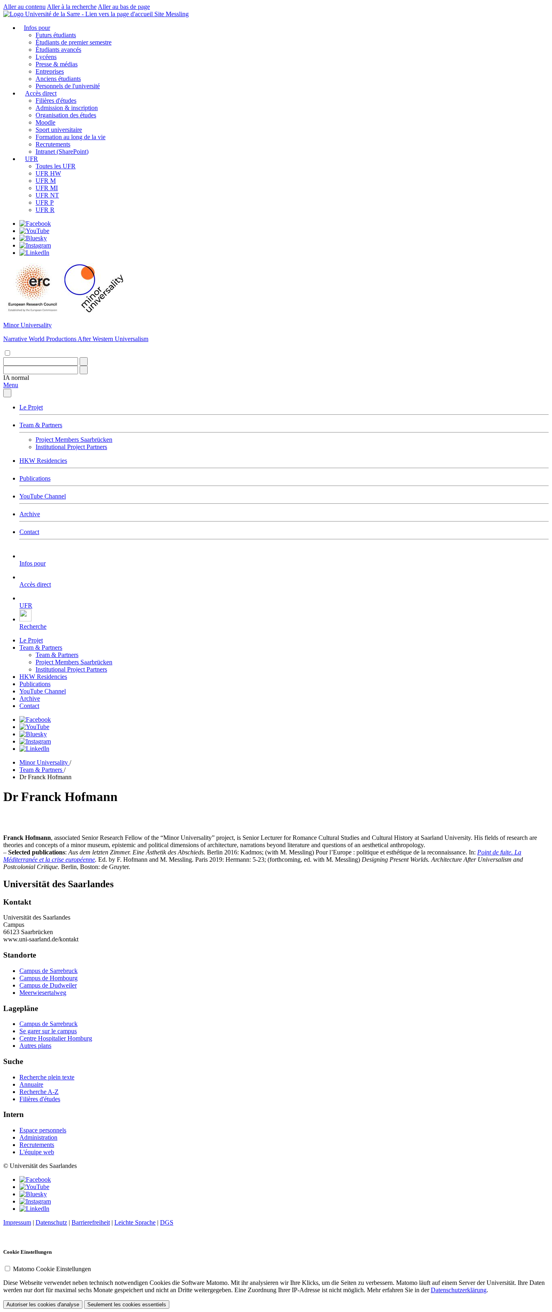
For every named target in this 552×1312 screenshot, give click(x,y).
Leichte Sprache (135, 1222)
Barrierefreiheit (91, 1222)
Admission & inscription (67, 107)
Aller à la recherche (72, 6)
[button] (16, 377)
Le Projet (31, 407)
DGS (166, 1222)
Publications (35, 478)
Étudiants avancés (58, 49)
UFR (31, 158)
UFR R (45, 209)
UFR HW (48, 173)
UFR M (46, 180)
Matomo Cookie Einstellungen (52, 1268)
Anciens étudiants (58, 78)
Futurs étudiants (56, 35)
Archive (29, 514)
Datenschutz (51, 1222)
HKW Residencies (43, 460)
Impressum (17, 1222)
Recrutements (53, 144)
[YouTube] (34, 230)
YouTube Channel (42, 496)
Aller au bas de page (124, 6)
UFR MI (47, 187)
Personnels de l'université (68, 86)
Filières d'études (56, 100)
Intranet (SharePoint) (62, 151)
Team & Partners (40, 425)
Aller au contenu (24, 6)
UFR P (45, 202)
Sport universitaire (59, 129)
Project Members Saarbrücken (74, 439)
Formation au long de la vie (70, 137)
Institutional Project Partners (71, 446)
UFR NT (47, 195)
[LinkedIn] (34, 252)
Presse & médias (57, 64)
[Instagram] (35, 245)
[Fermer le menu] (7, 393)
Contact (29, 531)
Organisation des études (66, 115)
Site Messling (171, 14)
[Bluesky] (33, 238)
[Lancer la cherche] (84, 361)
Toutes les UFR (56, 166)
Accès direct (41, 93)
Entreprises (50, 71)
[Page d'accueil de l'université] (78, 14)
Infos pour (37, 27)
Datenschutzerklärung (459, 1290)
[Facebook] (35, 223)
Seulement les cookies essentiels (126, 1304)
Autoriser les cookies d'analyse (42, 1304)
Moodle (45, 122)
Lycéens (46, 56)
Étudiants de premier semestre (74, 42)
